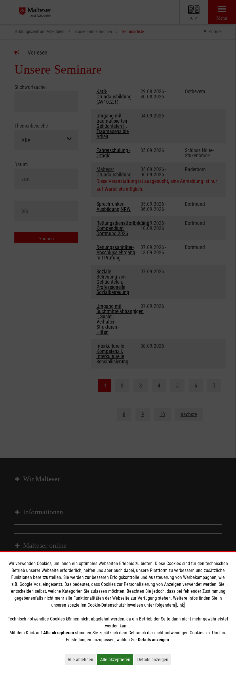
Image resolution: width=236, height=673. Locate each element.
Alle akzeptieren (116, 659)
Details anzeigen (154, 659)
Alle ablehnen (82, 659)
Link (180, 605)
